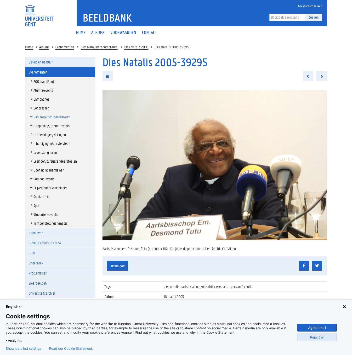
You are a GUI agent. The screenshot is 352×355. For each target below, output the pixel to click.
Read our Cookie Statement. (71, 348)
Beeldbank (107, 17)
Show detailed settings (23, 348)
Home (29, 46)
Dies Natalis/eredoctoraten (99, 46)
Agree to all (317, 328)
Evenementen (64, 46)
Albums (44, 46)
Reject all (317, 337)
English (12, 306)
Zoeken (313, 17)
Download (118, 265)
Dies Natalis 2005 (136, 46)
